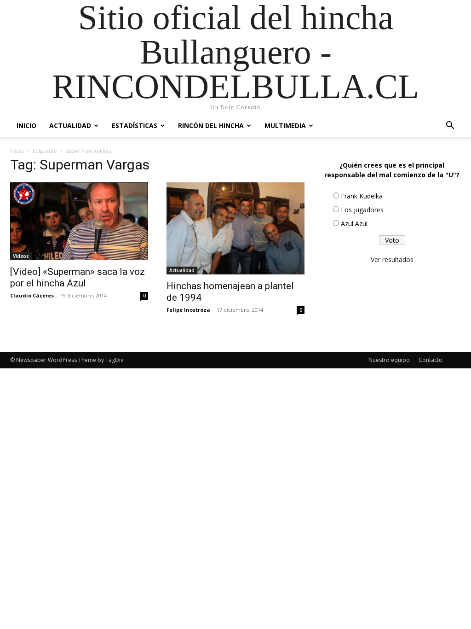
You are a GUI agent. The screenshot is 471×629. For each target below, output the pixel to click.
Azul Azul (354, 223)
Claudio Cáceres (32, 295)
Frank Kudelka (362, 196)
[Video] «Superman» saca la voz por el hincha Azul (77, 277)
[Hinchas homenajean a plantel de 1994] (235, 228)
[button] (450, 126)
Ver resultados (392, 259)
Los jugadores (362, 209)
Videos (21, 256)
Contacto (430, 360)
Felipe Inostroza (188, 309)
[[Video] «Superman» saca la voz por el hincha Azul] (79, 221)
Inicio (26, 125)
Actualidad (70, 125)
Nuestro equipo (389, 360)
